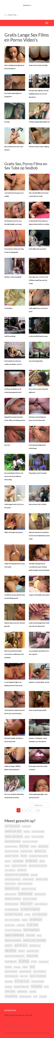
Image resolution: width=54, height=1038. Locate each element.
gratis (34, 875)
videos (33, 992)
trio (46, 987)
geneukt (21, 870)
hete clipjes (30, 899)
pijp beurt (10, 961)
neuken (10, 950)
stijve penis (38, 981)
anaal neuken (38, 832)
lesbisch (36, 919)
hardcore (25, 893)
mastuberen (31, 929)
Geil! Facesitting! (9, 336)
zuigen (43, 996)
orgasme (32, 955)
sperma (8, 981)
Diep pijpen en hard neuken (38, 473)
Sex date (7, 122)
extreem (18, 861)
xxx (35, 996)
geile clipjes (19, 865)
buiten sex (26, 851)
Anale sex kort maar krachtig (38, 65)
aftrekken (12, 826)
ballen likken (11, 847)
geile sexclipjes (38, 865)
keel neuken (41, 904)
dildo (24, 856)
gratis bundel (12, 879)
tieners (36, 986)
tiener (8, 987)
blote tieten (11, 851)
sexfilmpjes (11, 976)
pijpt (34, 961)
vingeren (11, 996)
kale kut (26, 903)
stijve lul (22, 981)
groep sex (10, 884)
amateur (26, 826)
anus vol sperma (30, 842)
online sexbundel (14, 956)
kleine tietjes (13, 914)
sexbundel (25, 971)
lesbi (24, 920)
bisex (33, 846)
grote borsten (25, 884)
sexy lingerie (38, 976)
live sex (32, 924)
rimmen (17, 967)
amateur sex (13, 831)
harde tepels (13, 898)
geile (7, 866)
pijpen (24, 961)
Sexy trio (7, 445)
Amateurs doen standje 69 (12, 277)
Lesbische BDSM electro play (38, 336)
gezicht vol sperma (17, 874)
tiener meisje (21, 987)
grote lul (12, 888)
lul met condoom (13, 930)
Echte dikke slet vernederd (37, 249)
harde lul (40, 894)
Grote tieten (8, 308)
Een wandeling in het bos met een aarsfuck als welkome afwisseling (13, 476)
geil (42, 861)
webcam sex (25, 996)
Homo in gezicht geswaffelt (37, 710)
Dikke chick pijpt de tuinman (13, 532)
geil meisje (10, 870)
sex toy (24, 976)
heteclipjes (11, 904)
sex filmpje (40, 971)
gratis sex (41, 879)
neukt (21, 951)
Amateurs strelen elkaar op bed (39, 682)
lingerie (20, 925)
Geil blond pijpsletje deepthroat (39, 122)
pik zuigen (43, 962)
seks (25, 967)
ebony (8, 861)
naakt (8, 945)
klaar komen (30, 909)
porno (8, 967)
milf (39, 935)
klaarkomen (11, 909)
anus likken (37, 837)
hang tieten (10, 894)
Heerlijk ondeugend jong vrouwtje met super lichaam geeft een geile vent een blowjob (39, 567)
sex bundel (11, 971)
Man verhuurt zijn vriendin (37, 504)
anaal (27, 831)
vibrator (22, 991)
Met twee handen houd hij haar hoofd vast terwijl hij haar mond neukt (39, 535)
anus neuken (12, 841)
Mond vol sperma (34, 940)
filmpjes (31, 861)
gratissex (28, 879)
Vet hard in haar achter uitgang (39, 146)
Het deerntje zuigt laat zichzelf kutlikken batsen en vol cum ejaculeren (38, 94)
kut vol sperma (12, 920)
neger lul (35, 945)
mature (30, 935)
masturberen (14, 935)
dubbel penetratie (38, 856)
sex (32, 966)
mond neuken (13, 940)
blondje (43, 846)
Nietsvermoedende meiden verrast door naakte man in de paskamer (14, 654)
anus (27, 837)
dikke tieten (11, 856)
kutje (27, 915)
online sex (32, 951)
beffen (24, 846)
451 (38, 810)
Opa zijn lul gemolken (36, 361)
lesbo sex (10, 925)
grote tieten (29, 889)
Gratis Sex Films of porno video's (17, 1025)
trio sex (10, 991)
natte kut (21, 945)
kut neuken (40, 914)
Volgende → (39, 805)
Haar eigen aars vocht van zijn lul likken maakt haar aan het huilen (38, 280)
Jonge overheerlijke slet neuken (39, 595)
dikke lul (40, 851)
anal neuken (13, 836)
